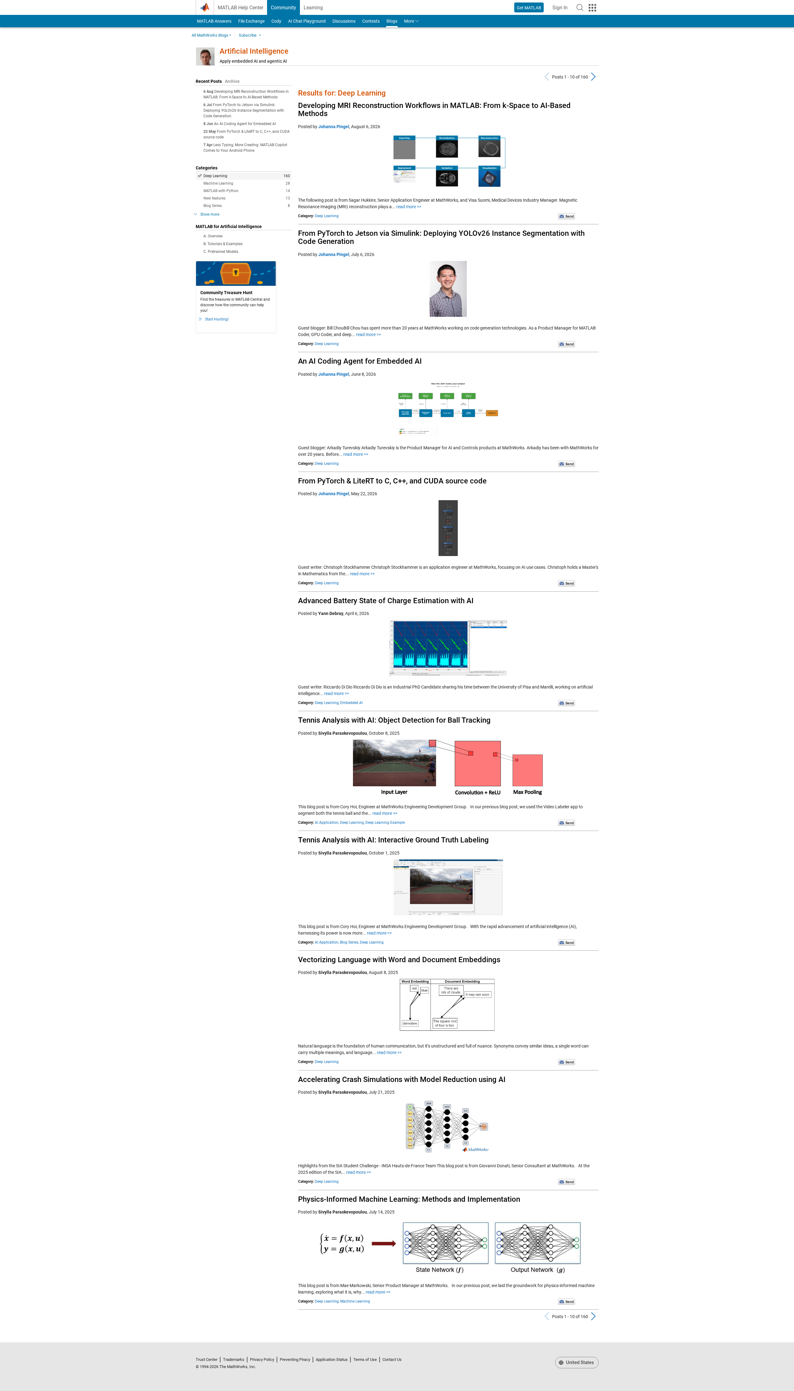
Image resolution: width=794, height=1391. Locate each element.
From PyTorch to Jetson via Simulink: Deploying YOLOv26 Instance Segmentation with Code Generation (243, 110)
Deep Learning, (327, 703)
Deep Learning (246, 176)
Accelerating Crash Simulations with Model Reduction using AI (402, 1079)
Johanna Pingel (333, 126)
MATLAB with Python (246, 191)
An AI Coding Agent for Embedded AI (245, 124)
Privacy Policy (262, 1359)
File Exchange (251, 21)
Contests (371, 21)
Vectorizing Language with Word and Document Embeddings (399, 959)
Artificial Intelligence (254, 51)
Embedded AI (351, 703)
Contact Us (392, 1359)
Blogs (391, 21)
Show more (209, 214)
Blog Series (246, 206)
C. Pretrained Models (220, 251)
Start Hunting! (217, 319)
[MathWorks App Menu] (592, 7)
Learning (313, 8)
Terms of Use (365, 1359)
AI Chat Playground (307, 21)
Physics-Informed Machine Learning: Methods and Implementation (409, 1199)
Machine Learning (246, 183)
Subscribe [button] (247, 35)
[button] (580, 7)
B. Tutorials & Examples (223, 244)
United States (579, 1362)
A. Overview (213, 236)
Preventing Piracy (295, 1359)
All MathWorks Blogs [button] (210, 35)
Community (283, 8)
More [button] (409, 21)
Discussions (343, 21)
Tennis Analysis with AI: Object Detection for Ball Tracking (394, 720)
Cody (276, 21)
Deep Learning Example (385, 822)
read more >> (408, 206)
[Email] (566, 216)
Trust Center (206, 1359)
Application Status (332, 1359)
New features (246, 198)
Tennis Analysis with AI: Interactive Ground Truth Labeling (393, 840)
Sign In (561, 9)
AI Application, (327, 822)
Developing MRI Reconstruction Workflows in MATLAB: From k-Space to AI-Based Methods (434, 109)
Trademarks (233, 1359)
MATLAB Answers (213, 21)
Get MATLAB (529, 7)
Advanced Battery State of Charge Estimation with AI (386, 600)
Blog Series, (349, 942)
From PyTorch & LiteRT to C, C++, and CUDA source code (392, 481)
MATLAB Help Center (240, 8)
